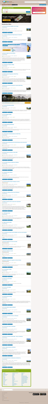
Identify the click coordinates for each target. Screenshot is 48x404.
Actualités (3, 396)
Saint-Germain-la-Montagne (24, 377)
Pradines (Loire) (14, 384)
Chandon (4, 377)
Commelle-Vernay (5, 379)
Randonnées (6, 4)
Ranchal (13, 385)
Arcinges (4, 373)
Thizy (22, 384)
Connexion (44, 4)
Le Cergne (13, 374)
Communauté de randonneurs (5, 400)
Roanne (22, 374)
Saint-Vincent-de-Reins (24, 382)
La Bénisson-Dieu (5, 384)
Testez (7, 20)
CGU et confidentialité (4, 392)
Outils (3, 4)
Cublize (4, 381)
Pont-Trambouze (14, 383)
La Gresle (13, 373)
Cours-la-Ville (4, 380)
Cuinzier (4, 382)
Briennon (4, 376)
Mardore (13, 377)
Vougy (22, 385)
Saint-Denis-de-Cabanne (24, 376)
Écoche (4, 383)
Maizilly (13, 376)
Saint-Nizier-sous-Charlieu (24, 379)
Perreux (13, 382)
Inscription (41, 4)
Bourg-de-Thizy (5, 375)
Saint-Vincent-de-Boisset (24, 381)
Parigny (13, 381)
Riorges (22, 373)
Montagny (13, 379)
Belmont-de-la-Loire (5, 374)
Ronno (22, 375)
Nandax (13, 380)
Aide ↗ (10, 4)
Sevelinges (22, 383)
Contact (3, 399)
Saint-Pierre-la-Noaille (24, 380)
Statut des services (21, 402)
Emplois (3, 395)
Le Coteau (13, 375)
